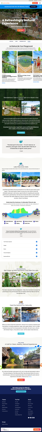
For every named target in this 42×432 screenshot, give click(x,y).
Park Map (16, 412)
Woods (11, 41)
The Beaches (17, 403)
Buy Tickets (21, 30)
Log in (40, 0)
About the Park (30, 403)
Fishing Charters (5, 411)
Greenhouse (23, 41)
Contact (29, 409)
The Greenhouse (17, 407)
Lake (16, 41)
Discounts (4, 409)
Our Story (29, 401)
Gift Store (16, 411)
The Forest (17, 405)
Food (29, 41)
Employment (30, 414)
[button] (40, 6)
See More (3, 82)
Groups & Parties (5, 424)
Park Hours (30, 405)
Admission (4, 401)
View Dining (21, 333)
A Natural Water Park (18, 414)
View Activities (21, 132)
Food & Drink (17, 409)
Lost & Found (30, 407)
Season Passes (4, 403)
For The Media (30, 411)
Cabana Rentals (4, 407)
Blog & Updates (30, 412)
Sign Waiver (35, 0)
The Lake (16, 401)
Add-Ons (3, 405)
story (30, 376)
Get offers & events (21, 391)
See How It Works (36, 81)
